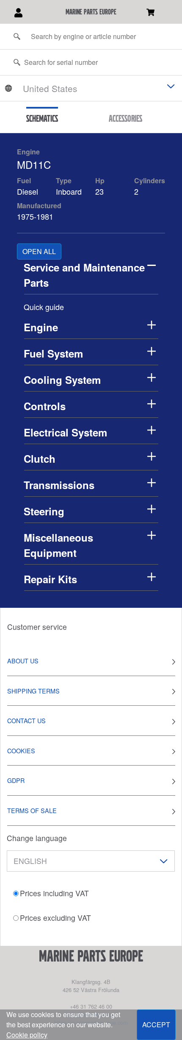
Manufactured (39, 205)
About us (23, 660)
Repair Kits (50, 579)
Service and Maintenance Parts (84, 275)
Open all (39, 251)
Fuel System (53, 353)
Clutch (39, 458)
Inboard (69, 191)
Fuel (24, 180)
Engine (28, 152)
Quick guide (44, 306)
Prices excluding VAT (55, 917)
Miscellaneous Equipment (58, 545)
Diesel (27, 191)
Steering (44, 511)
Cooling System (62, 379)
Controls (45, 406)
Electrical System (65, 432)
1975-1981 (35, 216)
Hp (100, 180)
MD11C (34, 164)
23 (100, 191)
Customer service (37, 626)
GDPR (16, 780)
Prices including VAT (54, 893)
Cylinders (149, 180)
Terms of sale (32, 810)
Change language (37, 838)
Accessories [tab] (125, 118)
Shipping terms (33, 690)
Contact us (26, 720)
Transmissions (59, 485)
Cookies (21, 750)
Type (64, 180)
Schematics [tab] (42, 118)
